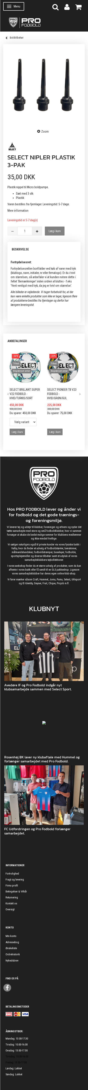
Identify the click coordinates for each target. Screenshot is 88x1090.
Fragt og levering (15, 879)
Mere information (17, 210)
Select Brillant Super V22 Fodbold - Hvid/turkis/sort (25, 394)
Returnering (12, 897)
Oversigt (10, 909)
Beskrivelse (20, 249)
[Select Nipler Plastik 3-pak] (44, 86)
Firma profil (12, 885)
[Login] (67, 6)
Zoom (45, 131)
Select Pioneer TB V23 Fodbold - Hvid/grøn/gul (61, 394)
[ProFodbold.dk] (44, 22)
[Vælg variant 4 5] (23, 422)
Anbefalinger (17, 341)
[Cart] (78, 6)
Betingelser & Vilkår (16, 891)
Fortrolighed (12, 873)
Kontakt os (11, 903)
